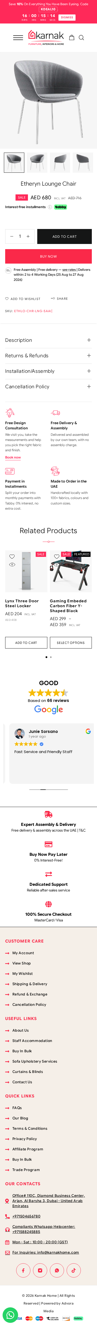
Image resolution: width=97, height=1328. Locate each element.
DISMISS (67, 17)
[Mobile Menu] (18, 37)
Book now (13, 457)
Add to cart (65, 236)
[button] (26, 643)
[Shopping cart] (71, 38)
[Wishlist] (12, 557)
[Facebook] (23, 1270)
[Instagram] (40, 1270)
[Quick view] (12, 565)
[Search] (81, 37)
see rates (69, 269)
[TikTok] (73, 1270)
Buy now (48, 256)
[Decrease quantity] (9, 236)
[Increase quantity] (30, 236)
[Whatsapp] (57, 1270)
